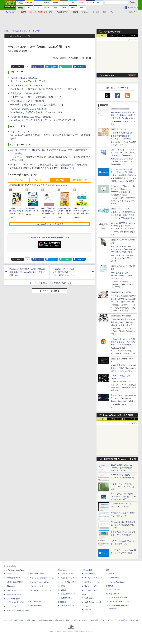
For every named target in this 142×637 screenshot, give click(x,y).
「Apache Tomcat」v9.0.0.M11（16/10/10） (32, 117)
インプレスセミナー (37, 586)
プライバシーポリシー (80, 620)
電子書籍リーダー (80, 180)
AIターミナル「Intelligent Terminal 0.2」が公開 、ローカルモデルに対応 (123, 496)
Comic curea (114, 578)
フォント (113, 12)
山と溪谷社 (62, 590)
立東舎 (63, 586)
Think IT (9, 574)
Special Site (108, 75)
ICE (107, 570)
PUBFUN (109, 586)
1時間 (102, 35)
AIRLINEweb (90, 574)
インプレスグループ (108, 620)
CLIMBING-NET (67, 598)
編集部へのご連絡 (62, 620)
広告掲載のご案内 (46, 620)
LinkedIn (81, 67)
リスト (27, 67)
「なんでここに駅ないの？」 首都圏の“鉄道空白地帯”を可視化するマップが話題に (124, 136)
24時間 (112, 35)
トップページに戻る (49, 291)
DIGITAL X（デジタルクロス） (41, 590)
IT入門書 (60, 180)
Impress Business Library (39, 582)
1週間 (123, 35)
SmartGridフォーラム (38, 574)
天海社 (111, 574)
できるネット (12, 606)
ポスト (19, 67)
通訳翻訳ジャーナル (92, 582)
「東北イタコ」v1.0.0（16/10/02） (27, 93)
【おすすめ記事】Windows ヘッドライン (120, 459)
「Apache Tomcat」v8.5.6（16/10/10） (29, 109)
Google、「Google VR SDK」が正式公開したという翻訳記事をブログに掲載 (48, 164)
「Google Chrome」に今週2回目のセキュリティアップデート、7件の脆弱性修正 (123, 342)
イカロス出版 (87, 570)
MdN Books (89, 598)
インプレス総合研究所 (15, 582)
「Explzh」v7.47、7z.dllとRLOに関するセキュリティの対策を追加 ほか (64, 272)
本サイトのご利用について (13, 620)
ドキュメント (87, 12)
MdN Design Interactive (93, 602)
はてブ (53, 67)
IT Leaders (11, 586)
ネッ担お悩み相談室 (14, 594)
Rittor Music (62, 570)
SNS (97, 12)
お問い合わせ (31, 620)
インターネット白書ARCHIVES (18, 610)
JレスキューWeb (91, 586)
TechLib (88, 610)
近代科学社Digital (67, 606)
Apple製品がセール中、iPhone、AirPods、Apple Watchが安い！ (121, 275)
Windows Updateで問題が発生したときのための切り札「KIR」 (123, 525)
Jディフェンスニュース (93, 578)
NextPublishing (36, 606)
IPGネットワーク (112, 594)
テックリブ (86, 606)
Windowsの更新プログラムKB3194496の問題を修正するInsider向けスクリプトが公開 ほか (27, 272)
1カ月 (133, 35)
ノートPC (18, 180)
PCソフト (39, 180)
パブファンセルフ (115, 590)
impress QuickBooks (117, 582)
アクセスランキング (112, 32)
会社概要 (94, 620)
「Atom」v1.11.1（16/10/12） (25, 78)
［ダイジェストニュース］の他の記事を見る (49, 283)
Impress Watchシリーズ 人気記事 (118, 415)
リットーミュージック (69, 574)
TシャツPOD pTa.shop (118, 597)
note (67, 67)
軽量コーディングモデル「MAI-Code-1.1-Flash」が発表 (122, 487)
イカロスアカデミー (92, 590)
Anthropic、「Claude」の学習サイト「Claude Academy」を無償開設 (123, 189)
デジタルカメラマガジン (16, 602)
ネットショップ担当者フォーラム (42, 578)
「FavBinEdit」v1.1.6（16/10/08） (27, 85)
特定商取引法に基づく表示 (129, 620)
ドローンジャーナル (14, 590)
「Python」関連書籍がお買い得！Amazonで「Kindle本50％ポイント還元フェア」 (123, 322)
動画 (104, 12)
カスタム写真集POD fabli (119, 601)
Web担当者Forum (13, 578)
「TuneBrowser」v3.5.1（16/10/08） (28, 101)
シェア (39, 67)
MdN (84, 594)
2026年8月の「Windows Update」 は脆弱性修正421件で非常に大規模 (123, 468)
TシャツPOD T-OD (68, 582)
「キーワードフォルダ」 (22, 132)
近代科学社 (62, 602)
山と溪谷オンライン (68, 594)
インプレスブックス (37, 601)
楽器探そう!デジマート (69, 578)
